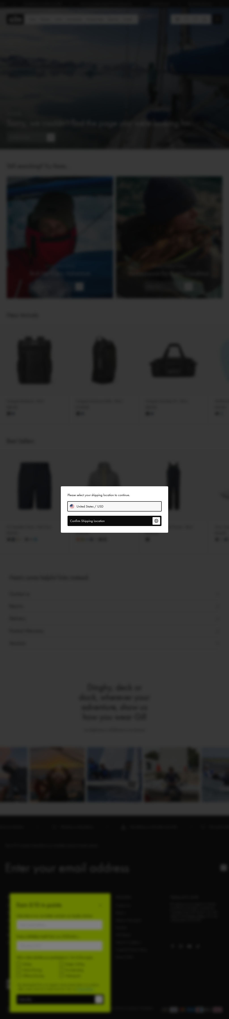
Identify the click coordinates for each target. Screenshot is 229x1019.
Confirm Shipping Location (87, 521)
